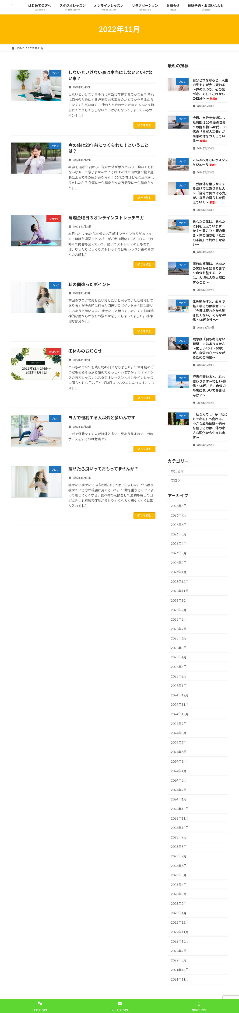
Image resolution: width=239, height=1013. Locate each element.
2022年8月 (179, 960)
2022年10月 (180, 941)
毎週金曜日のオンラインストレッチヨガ (106, 217)
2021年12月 (180, 970)
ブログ (176, 480)
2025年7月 (179, 629)
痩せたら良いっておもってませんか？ (103, 468)
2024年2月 (179, 790)
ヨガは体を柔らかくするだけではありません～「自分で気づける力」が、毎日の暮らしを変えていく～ (210, 193)
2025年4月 (179, 657)
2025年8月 (179, 619)
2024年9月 (179, 723)
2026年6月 (179, 525)
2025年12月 (180, 581)
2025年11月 (180, 591)
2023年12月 (180, 809)
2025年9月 (179, 610)
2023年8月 (179, 847)
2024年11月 (180, 704)
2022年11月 (180, 932)
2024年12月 (180, 695)
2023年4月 (179, 884)
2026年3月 (179, 553)
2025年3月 (179, 667)
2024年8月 (179, 733)
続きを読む (144, 125)
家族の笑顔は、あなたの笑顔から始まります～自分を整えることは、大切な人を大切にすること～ (209, 273)
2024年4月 (179, 771)
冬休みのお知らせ (85, 350)
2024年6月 (179, 752)
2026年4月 (179, 543)
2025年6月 (179, 638)
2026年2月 (179, 562)
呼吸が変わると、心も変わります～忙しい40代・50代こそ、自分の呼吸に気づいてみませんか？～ (209, 386)
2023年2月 (179, 903)
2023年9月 (179, 837)
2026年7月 (179, 515)
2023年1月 (179, 913)
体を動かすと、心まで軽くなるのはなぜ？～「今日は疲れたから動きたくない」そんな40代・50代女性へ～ (209, 310)
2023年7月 (179, 856)
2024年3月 (179, 780)
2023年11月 (180, 818)
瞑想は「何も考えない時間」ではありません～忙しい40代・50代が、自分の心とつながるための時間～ (209, 348)
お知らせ (177, 471)
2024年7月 (179, 742)
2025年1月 (179, 686)
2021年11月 (180, 979)
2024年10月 (180, 714)
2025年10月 (180, 600)
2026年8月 (179, 506)
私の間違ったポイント (89, 284)
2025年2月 (179, 676)
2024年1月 (179, 799)
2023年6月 (179, 865)
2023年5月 (179, 875)
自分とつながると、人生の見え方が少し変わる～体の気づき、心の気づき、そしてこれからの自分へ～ (210, 89)
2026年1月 (179, 572)
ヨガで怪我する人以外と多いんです (101, 417)
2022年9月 (179, 951)
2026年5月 (179, 534)
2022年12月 (180, 922)
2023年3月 (179, 894)
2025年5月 (179, 648)
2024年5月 (179, 761)
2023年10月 (180, 828)
